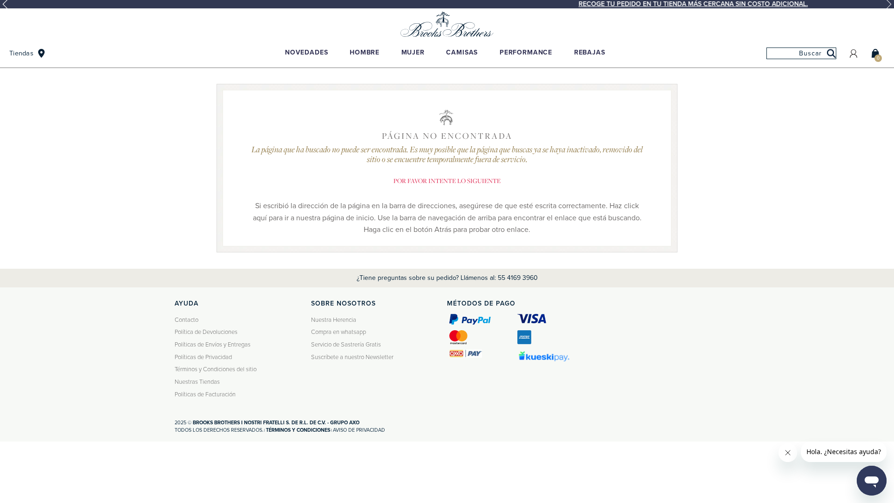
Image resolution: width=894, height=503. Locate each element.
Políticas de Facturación (205, 394)
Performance (526, 52)
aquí (260, 218)
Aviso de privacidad (359, 430)
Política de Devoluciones (206, 332)
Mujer (413, 52)
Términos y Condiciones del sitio (216, 369)
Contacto (186, 320)
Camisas (462, 52)
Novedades (306, 52)
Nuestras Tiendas (197, 382)
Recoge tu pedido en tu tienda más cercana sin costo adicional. (449, 4)
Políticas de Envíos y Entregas (213, 344)
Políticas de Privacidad (203, 357)
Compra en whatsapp (338, 332)
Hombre (364, 52)
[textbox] (801, 53)
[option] (447, 4)
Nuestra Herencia (333, 320)
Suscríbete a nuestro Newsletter (352, 357)
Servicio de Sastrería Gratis (346, 344)
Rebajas (589, 52)
